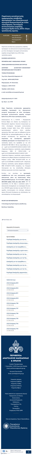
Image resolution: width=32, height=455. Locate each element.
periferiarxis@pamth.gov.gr (17, 368)
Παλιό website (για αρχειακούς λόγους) (16, 393)
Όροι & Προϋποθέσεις (23, 419)
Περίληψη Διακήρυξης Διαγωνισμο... (17, 243)
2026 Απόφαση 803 (12, 283)
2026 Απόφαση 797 (12, 308)
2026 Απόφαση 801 (12, 293)
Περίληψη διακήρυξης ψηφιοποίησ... (17, 272)
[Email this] (26, 35)
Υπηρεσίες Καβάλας (16, 381)
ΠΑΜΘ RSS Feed (11, 280)
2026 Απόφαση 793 (12, 329)
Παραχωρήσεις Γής (16, 404)
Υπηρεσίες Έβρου (16, 388)
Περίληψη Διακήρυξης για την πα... (17, 269)
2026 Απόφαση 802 (12, 288)
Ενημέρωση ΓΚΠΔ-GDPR (16, 410)
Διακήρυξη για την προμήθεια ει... (17, 247)
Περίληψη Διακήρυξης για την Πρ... (17, 258)
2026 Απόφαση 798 (12, 303)
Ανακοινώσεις (16, 398)
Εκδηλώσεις (16, 402)
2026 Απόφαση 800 (13, 298)
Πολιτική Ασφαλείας (11, 419)
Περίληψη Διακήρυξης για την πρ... (17, 254)
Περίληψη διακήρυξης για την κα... (17, 239)
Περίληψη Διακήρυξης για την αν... (17, 265)
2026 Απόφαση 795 (12, 318)
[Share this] (26, 36)
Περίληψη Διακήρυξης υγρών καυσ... (17, 250)
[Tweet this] (26, 38)
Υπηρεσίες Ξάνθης (16, 383)
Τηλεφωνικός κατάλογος (16, 395)
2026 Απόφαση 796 (12, 313)
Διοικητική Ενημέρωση (16, 400)
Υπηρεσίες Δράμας (16, 379)
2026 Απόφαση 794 (12, 323)
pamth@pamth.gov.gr (18, 373)
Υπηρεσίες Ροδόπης (16, 385)
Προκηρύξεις (16, 408)
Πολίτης (16, 406)
